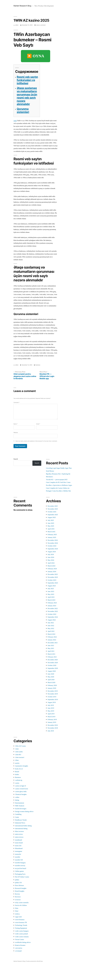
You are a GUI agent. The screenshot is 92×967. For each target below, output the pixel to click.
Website (16, 432)
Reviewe (18, 897)
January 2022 (52, 640)
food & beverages (20, 809)
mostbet (17, 857)
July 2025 (51, 520)
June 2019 (51, 708)
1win (15, 121)
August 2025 (52, 517)
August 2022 (52, 620)
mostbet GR (19, 860)
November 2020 (53, 663)
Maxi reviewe (19, 831)
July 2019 (51, 705)
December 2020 (53, 660)
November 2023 (53, 577)
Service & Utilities (21, 905)
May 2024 (51, 560)
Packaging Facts (20, 874)
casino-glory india (21, 792)
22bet (17, 760)
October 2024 (52, 546)
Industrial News (20, 823)
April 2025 (51, 529)
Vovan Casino (19, 939)
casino (17, 783)
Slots (16, 908)
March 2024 (51, 566)
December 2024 (53, 540)
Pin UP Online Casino (22, 877)
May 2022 (51, 628)
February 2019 (52, 719)
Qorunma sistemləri (23, 110)
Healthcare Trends (21, 820)
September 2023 (53, 583)
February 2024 (52, 569)
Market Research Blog (22, 6)
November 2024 (53, 543)
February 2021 (52, 657)
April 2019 (51, 714)
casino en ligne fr (20, 786)
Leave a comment (41, 25)
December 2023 (53, 574)
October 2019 (52, 697)
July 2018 (51, 731)
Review (17, 894)
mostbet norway (20, 866)
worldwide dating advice (23, 942)
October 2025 (52, 512)
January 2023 (52, 606)
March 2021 (51, 654)
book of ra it (19, 769)
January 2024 (52, 572)
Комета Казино (20, 945)
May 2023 (51, 594)
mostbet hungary (20, 863)
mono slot (18, 846)
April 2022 (51, 631)
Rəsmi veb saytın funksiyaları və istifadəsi (27, 80)
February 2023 (52, 603)
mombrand (18, 840)
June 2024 (51, 557)
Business (38, 365)
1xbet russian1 (19, 757)
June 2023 (51, 591)
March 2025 (51, 532)
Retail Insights (19, 891)
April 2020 (51, 680)
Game (17, 817)
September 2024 (53, 549)
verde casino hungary (22, 931)
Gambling (18, 814)
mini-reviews (19, 837)
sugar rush (18, 917)
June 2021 (51, 645)
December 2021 (53, 643)
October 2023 (52, 580)
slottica (17, 914)
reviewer (18, 900)
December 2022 (53, 608)
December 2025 (53, 506)
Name (16, 424)
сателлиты (18, 948)
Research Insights (20, 888)
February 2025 (52, 535)
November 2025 (53, 509)
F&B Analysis (19, 806)
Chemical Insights (21, 794)
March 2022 (51, 634)
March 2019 (51, 717)
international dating (21, 829)
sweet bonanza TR (21, 922)
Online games (19, 871)
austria (17, 763)
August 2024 (52, 552)
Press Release (19, 885)
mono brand (19, 843)
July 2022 (51, 623)
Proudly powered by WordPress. (34, 961)
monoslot (18, 854)
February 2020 (52, 685)
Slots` (17, 911)
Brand (17, 772)
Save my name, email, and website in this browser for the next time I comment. (36, 441)
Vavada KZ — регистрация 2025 (56, 480)
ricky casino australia (22, 903)
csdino (17, 797)
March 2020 (51, 682)
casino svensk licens (21, 789)
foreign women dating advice (24, 811)
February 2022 (52, 637)
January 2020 (52, 688)
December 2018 (53, 725)
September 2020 (53, 668)
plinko (17, 880)
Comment (17, 402)
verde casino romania (22, 937)
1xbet (17, 749)
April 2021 (51, 651)
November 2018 (53, 728)
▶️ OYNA (35, 56)
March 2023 (51, 600)
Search (16, 459)
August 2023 (52, 586)
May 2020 (51, 677)
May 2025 (51, 526)
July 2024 (51, 554)
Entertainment (19, 803)
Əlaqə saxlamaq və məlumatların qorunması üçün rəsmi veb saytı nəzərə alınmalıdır (27, 96)
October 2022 (52, 614)
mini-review (19, 834)
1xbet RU (18, 755)
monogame (18, 851)
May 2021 (51, 648)
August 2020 (52, 671)
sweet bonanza (19, 920)
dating (17, 800)
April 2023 (51, 597)
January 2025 (52, 537)
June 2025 (51, 523)
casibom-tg (18, 780)
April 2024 (51, 563)
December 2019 (53, 691)
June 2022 (51, 626)
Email (38, 424)
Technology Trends (21, 925)
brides (17, 774)
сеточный (18, 951)
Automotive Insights (21, 766)
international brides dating (23, 826)
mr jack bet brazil (20, 868)
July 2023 (51, 589)
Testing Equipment (21, 928)
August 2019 (52, 702)
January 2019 (52, 722)
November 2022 (53, 611)
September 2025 (53, 515)
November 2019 (53, 694)
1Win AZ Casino (20, 746)
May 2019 (51, 711)
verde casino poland (21, 934)
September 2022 (53, 617)
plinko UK (18, 883)
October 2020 (52, 665)
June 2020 (51, 674)
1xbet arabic (19, 752)
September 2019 (53, 700)
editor (16, 25)
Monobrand (18, 848)
